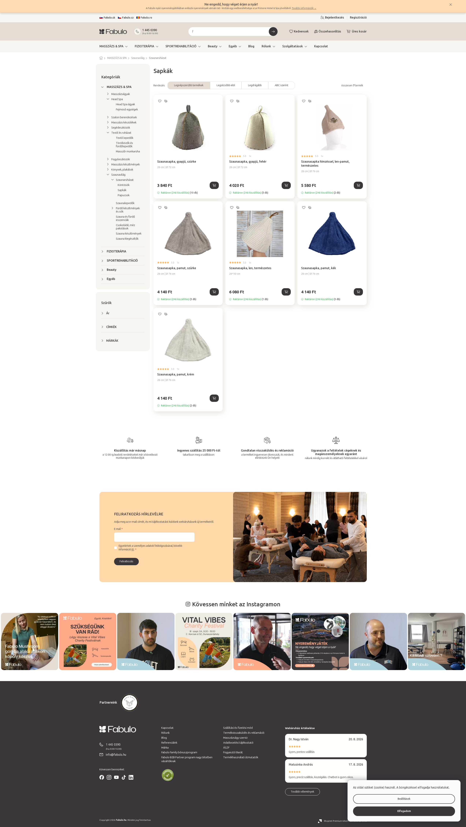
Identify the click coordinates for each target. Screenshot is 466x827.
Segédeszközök (120, 127)
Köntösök (123, 185)
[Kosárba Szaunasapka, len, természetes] (286, 292)
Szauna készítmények (128, 233)
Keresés (273, 31)
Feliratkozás (126, 561)
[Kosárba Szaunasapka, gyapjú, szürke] (214, 185)
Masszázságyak (120, 94)
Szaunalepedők (125, 203)
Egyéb (111, 279)
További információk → (304, 8)
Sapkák (122, 190)
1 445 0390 (149, 30)
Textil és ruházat (121, 132)
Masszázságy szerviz (235, 737)
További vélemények (302, 791)
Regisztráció (358, 17)
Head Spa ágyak (125, 104)
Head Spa (117, 99)
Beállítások (404, 798)
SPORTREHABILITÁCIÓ (122, 260)
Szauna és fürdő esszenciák (125, 218)
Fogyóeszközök (120, 159)
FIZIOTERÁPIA (116, 251)
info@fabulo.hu (116, 754)
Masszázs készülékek (123, 122)
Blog (164, 737)
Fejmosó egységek (127, 109)
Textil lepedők (124, 138)
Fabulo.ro (146, 17)
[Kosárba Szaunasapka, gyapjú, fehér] (286, 185)
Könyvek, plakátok (122, 169)
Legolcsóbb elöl (226, 85)
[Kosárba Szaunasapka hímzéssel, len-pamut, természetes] (358, 185)
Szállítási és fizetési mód (238, 727)
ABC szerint (281, 85)
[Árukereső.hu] (167, 775)
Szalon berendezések (124, 117)
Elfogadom (404, 811)
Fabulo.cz (128, 17)
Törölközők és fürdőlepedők (124, 144)
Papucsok (123, 195)
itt (132, 549)
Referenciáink (169, 742)
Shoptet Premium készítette (338, 821)
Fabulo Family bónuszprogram (179, 752)
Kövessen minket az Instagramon (236, 604)
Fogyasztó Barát (233, 752)
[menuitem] (113, 46)
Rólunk (165, 732)
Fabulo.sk (109, 17)
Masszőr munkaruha (128, 151)
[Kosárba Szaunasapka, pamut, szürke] (214, 292)
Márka (165, 747)
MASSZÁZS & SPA (119, 87)
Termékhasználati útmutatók (240, 757)
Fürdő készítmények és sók (128, 210)
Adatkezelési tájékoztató (238, 742)
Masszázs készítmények (125, 164)
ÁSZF (226, 747)
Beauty (111, 270)
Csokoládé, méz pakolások (125, 226)
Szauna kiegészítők (127, 238)
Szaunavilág (118, 174)
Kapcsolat (167, 727)
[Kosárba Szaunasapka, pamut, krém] (214, 398)
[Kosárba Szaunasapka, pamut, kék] (358, 292)
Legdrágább (255, 85)
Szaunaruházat (125, 179)
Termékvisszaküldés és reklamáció (243, 732)
